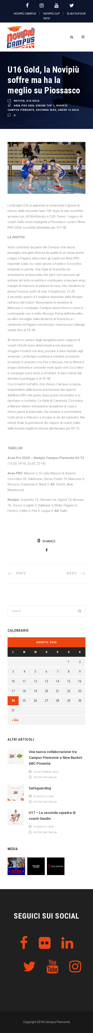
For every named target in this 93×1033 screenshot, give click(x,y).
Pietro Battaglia (45, 777)
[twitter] (71, 5)
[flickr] (45, 943)
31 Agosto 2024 (44, 796)
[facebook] (27, 5)
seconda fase (46, 110)
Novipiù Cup (51, 13)
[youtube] (57, 5)
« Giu (15, 720)
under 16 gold (68, 110)
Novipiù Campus (25, 13)
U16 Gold (33, 101)
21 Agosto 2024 (44, 826)
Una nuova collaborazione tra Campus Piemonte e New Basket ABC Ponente (55, 758)
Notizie (19, 101)
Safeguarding (40, 788)
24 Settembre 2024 (46, 772)
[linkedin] (67, 943)
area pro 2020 (24, 105)
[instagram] (42, 5)
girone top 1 (45, 105)
